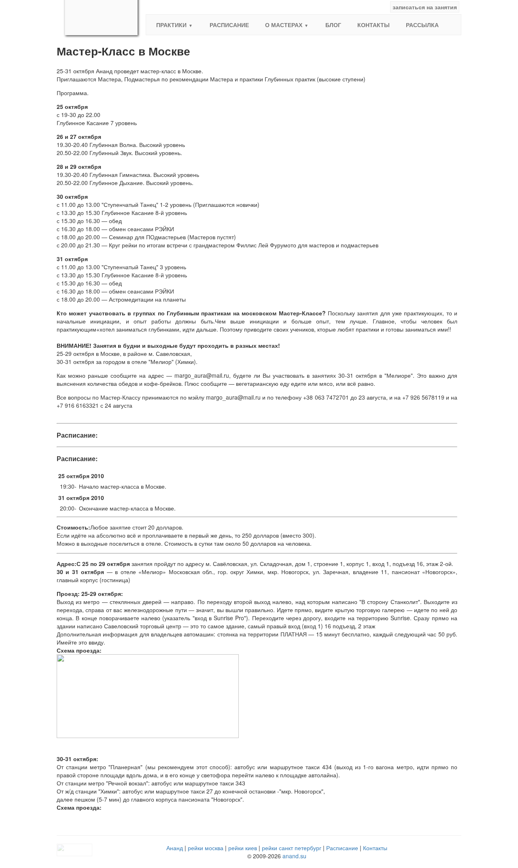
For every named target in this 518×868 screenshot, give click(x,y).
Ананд (174, 848)
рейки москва (205, 848)
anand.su (294, 856)
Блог (333, 25)
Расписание (229, 25)
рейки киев (242, 848)
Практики (171, 25)
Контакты (373, 25)
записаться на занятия (425, 7)
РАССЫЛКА (422, 25)
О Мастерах (283, 25)
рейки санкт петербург (291, 848)
